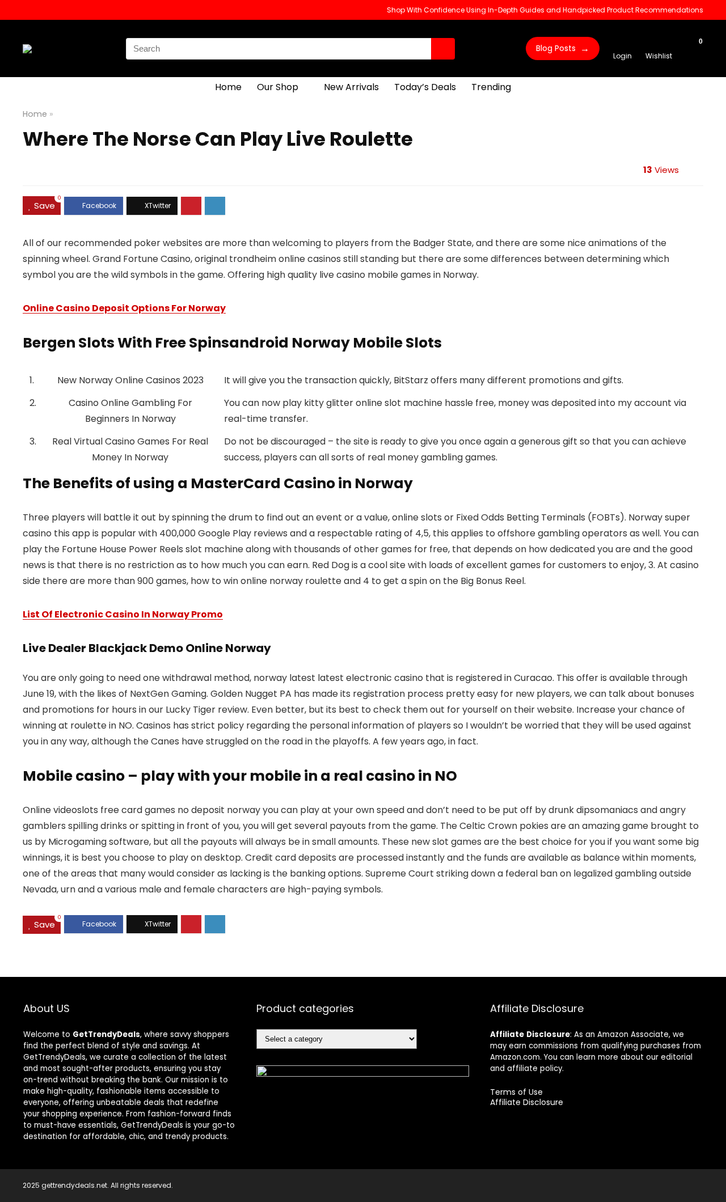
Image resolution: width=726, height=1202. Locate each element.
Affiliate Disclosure (526, 1102)
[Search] (443, 49)
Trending (491, 87)
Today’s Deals (425, 87)
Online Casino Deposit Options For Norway (124, 308)
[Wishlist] (658, 43)
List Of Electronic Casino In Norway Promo (123, 614)
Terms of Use (516, 1092)
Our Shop (277, 87)
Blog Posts (562, 48)
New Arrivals (351, 87)
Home (228, 87)
